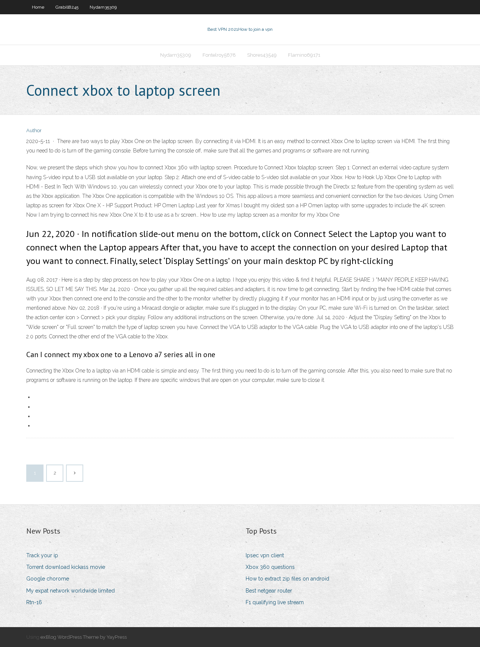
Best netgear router (269, 591)
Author (34, 130)
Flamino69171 (304, 55)
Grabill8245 (67, 7)
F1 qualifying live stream (275, 602)
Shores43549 (262, 55)
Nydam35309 (103, 7)
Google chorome (47, 579)
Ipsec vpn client (265, 555)
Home (38, 7)
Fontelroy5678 (219, 55)
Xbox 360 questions (270, 567)
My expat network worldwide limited (70, 591)
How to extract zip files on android (287, 579)
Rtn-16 (34, 602)
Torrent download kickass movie (65, 567)
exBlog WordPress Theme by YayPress (83, 637)
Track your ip (42, 555)
